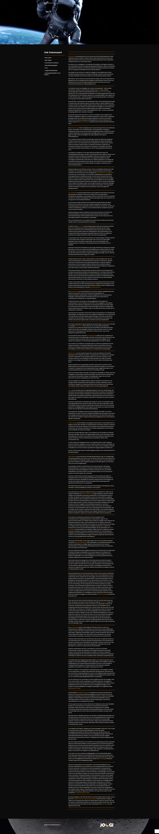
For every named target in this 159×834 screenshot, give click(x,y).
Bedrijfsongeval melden (74, 688)
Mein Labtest (48, 60)
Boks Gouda (48, 57)
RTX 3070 (80, 226)
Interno (70, 390)
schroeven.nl (103, 602)
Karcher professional (84, 121)
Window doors (72, 353)
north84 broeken (91, 335)
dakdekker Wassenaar (83, 692)
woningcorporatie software (82, 792)
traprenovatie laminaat (90, 798)
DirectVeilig (102, 758)
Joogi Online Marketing (51, 70)
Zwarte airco (71, 56)
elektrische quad (74, 128)
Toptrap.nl (104, 804)
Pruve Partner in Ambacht (51, 63)
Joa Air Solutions (72, 192)
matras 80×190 (74, 291)
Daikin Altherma (72, 456)
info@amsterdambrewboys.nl (52, 825)
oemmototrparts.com (87, 493)
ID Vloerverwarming (103, 594)
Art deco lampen (72, 423)
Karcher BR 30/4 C (102, 91)
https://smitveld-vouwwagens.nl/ (105, 172)
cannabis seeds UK (96, 287)
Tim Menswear (79, 326)
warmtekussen (74, 627)
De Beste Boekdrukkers (81, 542)
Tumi (46, 68)
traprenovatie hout (78, 798)
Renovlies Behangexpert (51, 65)
